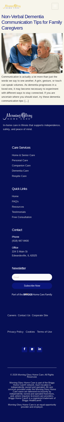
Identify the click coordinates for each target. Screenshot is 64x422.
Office (15, 247)
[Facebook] (24, 349)
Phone (15, 236)
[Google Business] (32, 349)
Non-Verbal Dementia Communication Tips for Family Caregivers (31, 22)
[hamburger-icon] (55, 6)
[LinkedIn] (39, 349)
